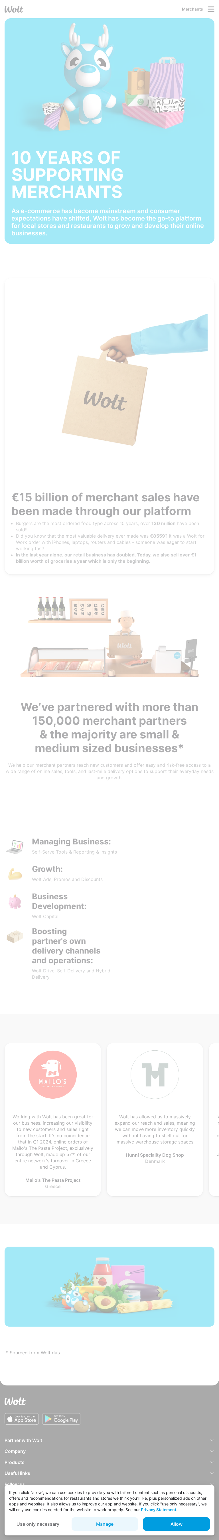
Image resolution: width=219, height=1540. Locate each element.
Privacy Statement (158, 1509)
